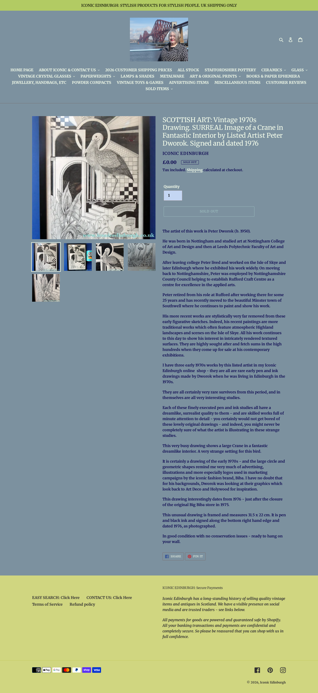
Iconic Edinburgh (273, 682)
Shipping (195, 170)
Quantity (171, 186)
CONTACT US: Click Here (109, 597)
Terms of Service (47, 604)
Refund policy (82, 604)
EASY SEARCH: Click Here (56, 597)
